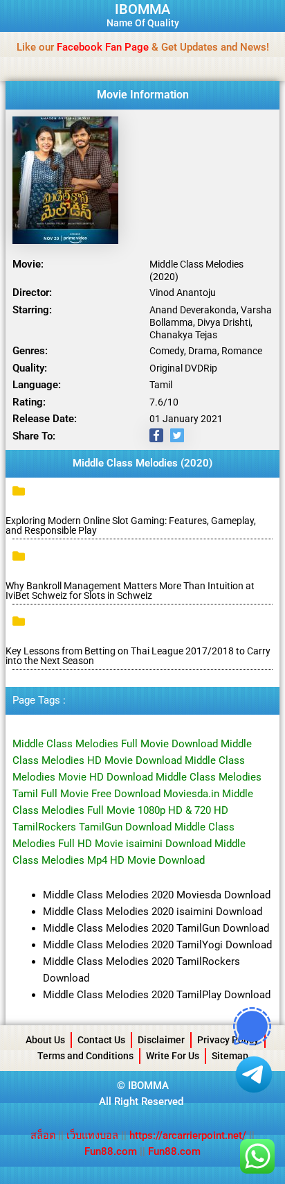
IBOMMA (142, 9)
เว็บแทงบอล (93, 1135)
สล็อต (44, 1135)
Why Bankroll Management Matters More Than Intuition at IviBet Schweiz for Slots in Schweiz (130, 590)
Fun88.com (110, 1151)
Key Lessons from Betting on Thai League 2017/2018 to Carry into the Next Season (138, 655)
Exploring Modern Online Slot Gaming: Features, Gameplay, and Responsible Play (131, 525)
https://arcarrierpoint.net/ (187, 1135)
